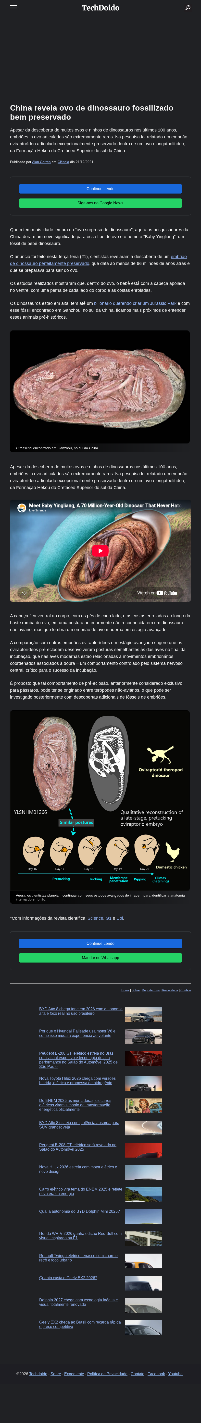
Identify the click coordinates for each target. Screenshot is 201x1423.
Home (125, 990)
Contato (185, 990)
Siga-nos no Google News (100, 203)
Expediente (74, 1374)
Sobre (136, 990)
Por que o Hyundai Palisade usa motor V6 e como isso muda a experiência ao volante (77, 1033)
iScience (95, 918)
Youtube (175, 1374)
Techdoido (38, 1374)
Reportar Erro (151, 990)
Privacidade (170, 990)
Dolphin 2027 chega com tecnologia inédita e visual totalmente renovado (78, 1302)
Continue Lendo (100, 189)
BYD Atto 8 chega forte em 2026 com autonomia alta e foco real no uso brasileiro (81, 1011)
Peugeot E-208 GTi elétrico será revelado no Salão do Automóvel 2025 (77, 1147)
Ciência (63, 162)
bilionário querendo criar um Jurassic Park (135, 303)
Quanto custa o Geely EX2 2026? (68, 1278)
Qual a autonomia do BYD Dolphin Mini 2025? (79, 1211)
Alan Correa (41, 162)
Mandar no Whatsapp (100, 958)
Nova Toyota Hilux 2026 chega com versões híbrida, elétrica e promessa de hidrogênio (77, 1080)
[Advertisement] (100, 59)
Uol (119, 918)
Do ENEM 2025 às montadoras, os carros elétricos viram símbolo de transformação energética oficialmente (75, 1105)
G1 (109, 918)
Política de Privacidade (107, 1374)
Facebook (156, 1374)
